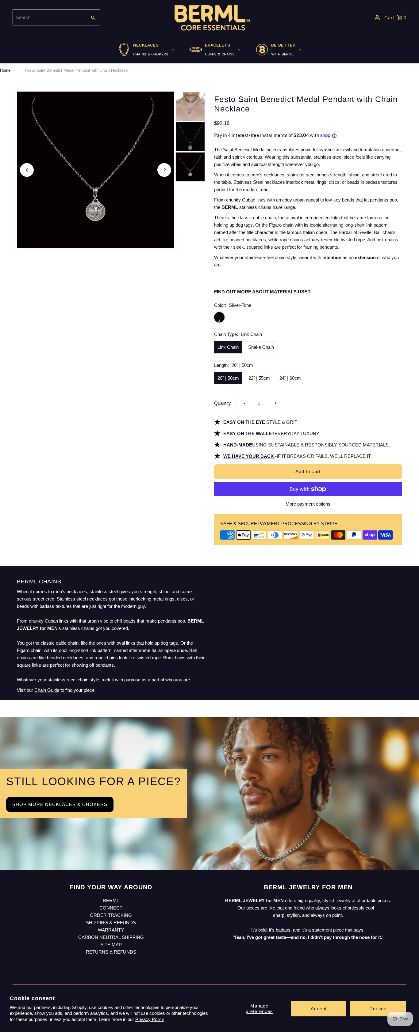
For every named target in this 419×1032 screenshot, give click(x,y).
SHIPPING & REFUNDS (111, 922)
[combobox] (49, 17)
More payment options (308, 504)
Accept (319, 1008)
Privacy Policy (149, 1019)
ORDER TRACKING (111, 915)
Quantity (222, 403)
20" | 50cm (228, 378)
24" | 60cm (290, 378)
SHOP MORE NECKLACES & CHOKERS (59, 804)
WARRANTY (111, 929)
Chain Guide (46, 690)
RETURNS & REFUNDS (111, 952)
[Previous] (27, 170)
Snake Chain (261, 347)
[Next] (164, 170)
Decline (377, 1008)
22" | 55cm (259, 378)
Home (5, 70)
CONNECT (110, 907)
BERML (111, 900)
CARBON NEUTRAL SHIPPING (111, 937)
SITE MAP (111, 944)
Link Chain (228, 347)
